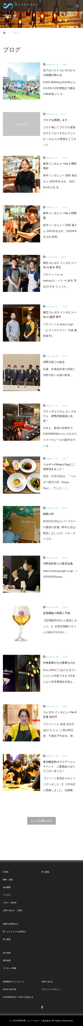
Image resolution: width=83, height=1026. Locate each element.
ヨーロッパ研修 (9, 968)
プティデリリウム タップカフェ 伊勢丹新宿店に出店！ (59, 416)
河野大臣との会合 (54, 361)
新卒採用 (7, 960)
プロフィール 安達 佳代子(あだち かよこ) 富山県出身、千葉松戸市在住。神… (59, 730)
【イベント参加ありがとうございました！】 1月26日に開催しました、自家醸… (59, 784)
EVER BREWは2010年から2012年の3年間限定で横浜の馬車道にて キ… (59, 88)
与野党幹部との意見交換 (58, 563)
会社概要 (7, 887)
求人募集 (7, 939)
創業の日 (48, 513)
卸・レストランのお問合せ (14, 932)
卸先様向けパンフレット (13, 982)
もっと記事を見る (41, 820)
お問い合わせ (47, 982)
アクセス (7, 895)
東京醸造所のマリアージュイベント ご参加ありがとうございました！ (59, 766)
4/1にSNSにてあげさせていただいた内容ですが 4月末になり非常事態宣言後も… (60, 675)
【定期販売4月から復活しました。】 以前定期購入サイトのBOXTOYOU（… (60, 626)
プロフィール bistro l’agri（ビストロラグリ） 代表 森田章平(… (60, 330)
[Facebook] (41, 1007)
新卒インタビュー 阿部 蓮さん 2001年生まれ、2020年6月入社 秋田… (60, 231)
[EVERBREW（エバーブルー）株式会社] (21, 5)
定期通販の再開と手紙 (56, 613)
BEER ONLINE (9, 989)
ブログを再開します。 (56, 119)
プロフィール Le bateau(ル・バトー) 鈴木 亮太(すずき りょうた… (60, 280)
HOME (6, 872)
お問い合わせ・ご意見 (12, 910)
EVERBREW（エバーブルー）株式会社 (32, 1020)
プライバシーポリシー (51, 989)
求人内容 (7, 953)
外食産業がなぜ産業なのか (59, 662)
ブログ (65, 65)
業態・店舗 (8, 880)
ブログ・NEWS (9, 903)
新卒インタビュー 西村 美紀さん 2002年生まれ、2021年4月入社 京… (60, 181)
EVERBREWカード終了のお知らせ (18, 997)
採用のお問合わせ (10, 924)
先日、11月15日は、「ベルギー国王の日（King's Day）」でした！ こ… (59, 482)
